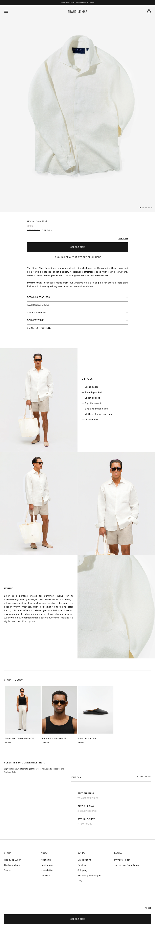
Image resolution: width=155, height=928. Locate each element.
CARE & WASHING (36, 313)
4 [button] (149, 208)
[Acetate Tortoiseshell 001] (59, 710)
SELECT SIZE (77, 247)
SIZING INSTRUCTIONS (39, 328)
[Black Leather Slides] (96, 710)
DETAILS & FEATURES (38, 297)
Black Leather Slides (87, 738)
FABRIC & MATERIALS (38, 305)
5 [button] (152, 208)
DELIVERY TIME (35, 320)
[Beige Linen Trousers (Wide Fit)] (23, 710)
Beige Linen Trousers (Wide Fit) (19, 738)
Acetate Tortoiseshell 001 (54, 738)
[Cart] (149, 11)
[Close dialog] (147, 859)
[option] (77, 109)
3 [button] (146, 208)
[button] (121, 236)
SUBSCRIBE (144, 776)
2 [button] (143, 208)
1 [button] (140, 208)
